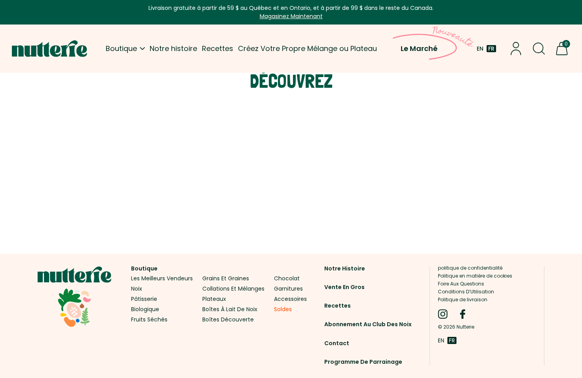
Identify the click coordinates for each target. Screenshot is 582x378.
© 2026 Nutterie (456, 327)
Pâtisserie (144, 300)
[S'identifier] (516, 48)
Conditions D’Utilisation (466, 291)
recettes (337, 306)
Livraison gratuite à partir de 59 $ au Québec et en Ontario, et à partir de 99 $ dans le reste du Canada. (291, 12)
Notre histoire (173, 48)
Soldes (283, 310)
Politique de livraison (462, 299)
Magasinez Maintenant (291, 16)
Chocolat (287, 279)
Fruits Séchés (149, 320)
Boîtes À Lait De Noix (229, 310)
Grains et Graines (225, 279)
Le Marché (419, 48)
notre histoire (344, 268)
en (480, 48)
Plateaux (214, 300)
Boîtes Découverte (228, 320)
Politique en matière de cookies (475, 275)
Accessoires (290, 300)
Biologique (145, 310)
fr (491, 48)
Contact (336, 343)
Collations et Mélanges (233, 290)
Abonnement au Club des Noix (368, 324)
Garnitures (288, 290)
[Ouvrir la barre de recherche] (539, 48)
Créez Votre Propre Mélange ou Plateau (307, 48)
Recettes (217, 48)
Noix (136, 290)
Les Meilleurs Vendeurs (162, 279)
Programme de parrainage (363, 361)
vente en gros (344, 287)
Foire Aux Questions (461, 283)
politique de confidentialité (470, 268)
